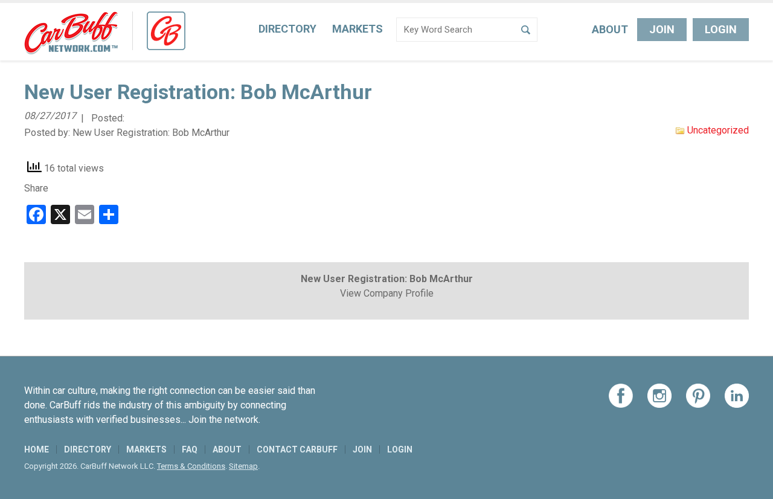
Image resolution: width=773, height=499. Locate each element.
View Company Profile (387, 293)
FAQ (189, 449)
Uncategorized (718, 130)
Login (721, 29)
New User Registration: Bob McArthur (150, 132)
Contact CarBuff (297, 449)
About (610, 29)
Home (36, 449)
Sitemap (243, 466)
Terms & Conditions (191, 466)
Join (662, 29)
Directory (287, 28)
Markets (357, 28)
